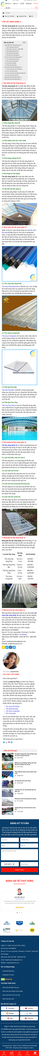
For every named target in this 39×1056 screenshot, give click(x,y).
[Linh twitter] (12, 742)
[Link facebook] (4, 742)
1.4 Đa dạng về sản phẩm (12, 53)
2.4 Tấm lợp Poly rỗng (10, 65)
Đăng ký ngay (19, 870)
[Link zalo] (6, 742)
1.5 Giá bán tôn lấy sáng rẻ (12, 55)
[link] (8, 3)
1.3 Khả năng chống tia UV (12, 51)
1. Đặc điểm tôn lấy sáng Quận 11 (13, 45)
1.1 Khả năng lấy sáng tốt (11, 47)
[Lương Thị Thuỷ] (11, 660)
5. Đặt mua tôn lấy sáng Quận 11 (12, 79)
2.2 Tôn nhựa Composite (11, 61)
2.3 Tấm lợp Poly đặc (10, 63)
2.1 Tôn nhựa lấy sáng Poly (12, 59)
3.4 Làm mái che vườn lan (12, 75)
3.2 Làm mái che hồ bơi (11, 71)
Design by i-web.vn (28, 1047)
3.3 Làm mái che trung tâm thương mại (15, 73)
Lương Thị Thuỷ (14, 671)
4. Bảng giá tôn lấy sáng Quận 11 (13, 77)
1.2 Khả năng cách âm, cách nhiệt (14, 49)
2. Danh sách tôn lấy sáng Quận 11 (13, 57)
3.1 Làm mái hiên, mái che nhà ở (13, 69)
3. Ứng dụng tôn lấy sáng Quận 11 (13, 67)
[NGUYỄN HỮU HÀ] (19, 891)
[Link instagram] (9, 742)
